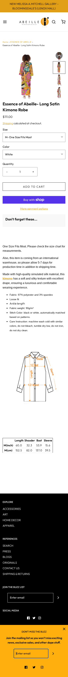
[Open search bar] (53, 22)
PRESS (7, 551)
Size (5, 129)
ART (5, 514)
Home (5, 42)
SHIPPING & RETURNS (16, 574)
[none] (59, 55)
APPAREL (9, 525)
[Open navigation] (5, 22)
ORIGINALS (10, 562)
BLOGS (7, 557)
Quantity (8, 164)
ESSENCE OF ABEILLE (20, 42)
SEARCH (8, 545)
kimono (8, 278)
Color (6, 146)
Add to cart (34, 186)
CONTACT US (11, 568)
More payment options (34, 208)
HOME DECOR (12, 520)
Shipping (8, 123)
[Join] (58, 598)
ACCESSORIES (12, 509)
